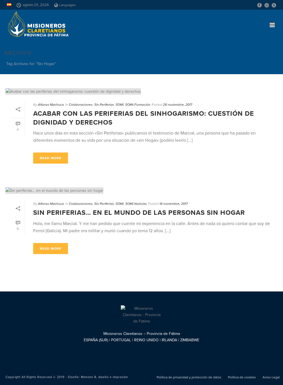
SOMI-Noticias (136, 204)
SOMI (120, 105)
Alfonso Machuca (51, 105)
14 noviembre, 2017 (173, 204)
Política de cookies (242, 377)
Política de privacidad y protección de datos (189, 377)
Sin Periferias (104, 105)
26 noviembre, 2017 (177, 105)
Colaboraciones (81, 105)
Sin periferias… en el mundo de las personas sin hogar (139, 213)
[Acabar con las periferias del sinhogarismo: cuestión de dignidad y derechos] (141, 91)
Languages (67, 5)
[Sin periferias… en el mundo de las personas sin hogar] (141, 190)
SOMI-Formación (137, 105)
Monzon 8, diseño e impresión (104, 377)
